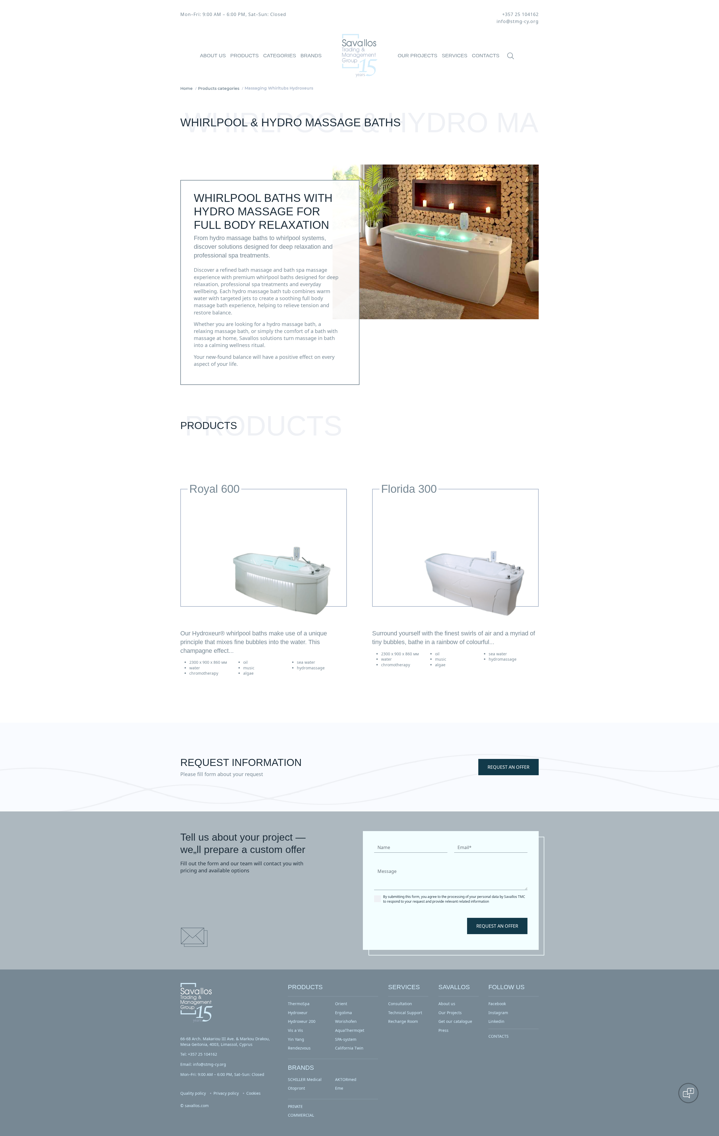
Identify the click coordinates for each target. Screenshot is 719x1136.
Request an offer (508, 767)
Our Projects (417, 55)
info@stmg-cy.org (518, 21)
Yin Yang (296, 1039)
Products (244, 55)
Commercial (301, 1115)
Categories (279, 55)
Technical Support (405, 1012)
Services (454, 55)
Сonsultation (400, 1003)
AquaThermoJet (349, 1030)
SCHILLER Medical (305, 1079)
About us (213, 55)
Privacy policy (226, 1093)
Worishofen (346, 1021)
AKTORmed (345, 1079)
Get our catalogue (455, 1021)
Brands (311, 55)
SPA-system (345, 1039)
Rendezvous (299, 1048)
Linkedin (496, 1021)
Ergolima (343, 1012)
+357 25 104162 (520, 14)
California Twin (349, 1048)
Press (443, 1030)
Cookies (253, 1093)
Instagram (498, 1012)
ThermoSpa (299, 1003)
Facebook (497, 1003)
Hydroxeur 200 (301, 1021)
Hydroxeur (298, 1012)
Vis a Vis (295, 1030)
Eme (339, 1088)
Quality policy (193, 1093)
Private (295, 1106)
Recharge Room (403, 1021)
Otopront (296, 1088)
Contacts (485, 55)
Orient (341, 1003)
